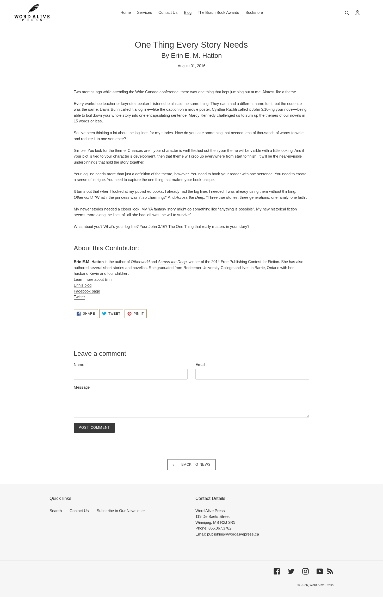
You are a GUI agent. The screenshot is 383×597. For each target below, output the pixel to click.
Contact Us (79, 510)
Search (56, 510)
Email (200, 364)
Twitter (79, 297)
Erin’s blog (82, 285)
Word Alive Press (321, 585)
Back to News (195, 465)
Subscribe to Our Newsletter (121, 510)
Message (82, 387)
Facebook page (87, 291)
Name (79, 364)
